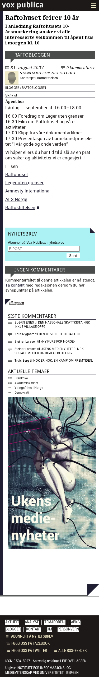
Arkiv (76, 622)
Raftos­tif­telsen (20, 207)
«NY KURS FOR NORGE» (58, 341)
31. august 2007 (27, 67)
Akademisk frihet (26, 383)
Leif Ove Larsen (73, 661)
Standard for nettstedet (48, 73)
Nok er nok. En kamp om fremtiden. (63, 360)
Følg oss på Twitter (29, 650)
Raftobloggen (32, 55)
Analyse (32, 622)
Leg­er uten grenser (24, 182)
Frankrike (21, 378)
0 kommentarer (81, 67)
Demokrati (22, 392)
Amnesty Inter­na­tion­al (27, 191)
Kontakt (33, 629)
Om (49, 629)
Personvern (68, 629)
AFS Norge (16, 199)
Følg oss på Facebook (30, 643)
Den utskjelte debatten (59, 334)
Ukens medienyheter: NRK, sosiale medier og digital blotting (49, 351)
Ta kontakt (15, 285)
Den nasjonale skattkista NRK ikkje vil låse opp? (52, 324)
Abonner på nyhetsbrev (32, 636)
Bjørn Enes (24, 322)
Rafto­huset (16, 174)
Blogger (12, 88)
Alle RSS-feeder (72, 650)
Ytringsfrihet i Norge (29, 387)
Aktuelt (12, 622)
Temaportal (54, 622)
